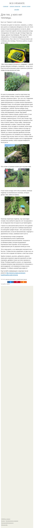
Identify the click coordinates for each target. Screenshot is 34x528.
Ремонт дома (26, 6)
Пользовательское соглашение (12, 521)
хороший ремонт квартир (21, 279)
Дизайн (16, 9)
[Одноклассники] (23, 282)
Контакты (3, 521)
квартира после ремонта (11, 279)
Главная (5, 6)
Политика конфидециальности (7, 523)
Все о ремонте (17, 3)
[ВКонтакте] (10, 282)
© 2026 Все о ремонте (5, 519)
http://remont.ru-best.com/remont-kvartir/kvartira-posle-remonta (13, 274)
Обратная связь (4, 525)
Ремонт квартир (15, 6)
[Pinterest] (17, 282)
